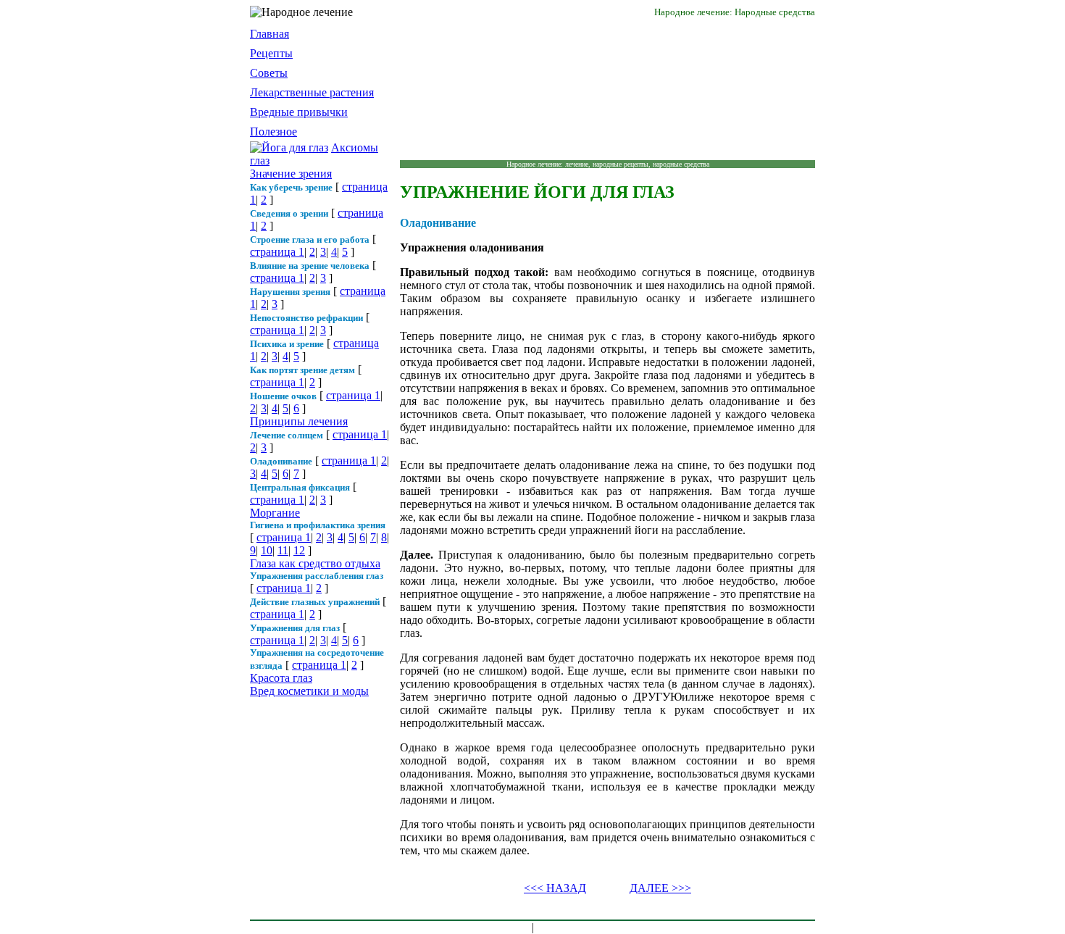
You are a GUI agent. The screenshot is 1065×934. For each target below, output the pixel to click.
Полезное (273, 131)
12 (299, 550)
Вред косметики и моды (309, 691)
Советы (269, 73)
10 (266, 550)
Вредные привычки (299, 112)
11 (282, 550)
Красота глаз (281, 678)
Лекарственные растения (312, 92)
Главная (269, 34)
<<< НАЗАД (555, 888)
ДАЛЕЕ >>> (660, 888)
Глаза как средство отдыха (315, 563)
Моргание (275, 512)
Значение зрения (291, 173)
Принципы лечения (299, 421)
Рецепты (271, 53)
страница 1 (277, 252)
